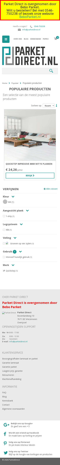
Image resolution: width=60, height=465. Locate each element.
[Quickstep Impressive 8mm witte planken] (30, 135)
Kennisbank (35, 39)
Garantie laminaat (10, 362)
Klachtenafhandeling (11, 379)
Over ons (18, 39)
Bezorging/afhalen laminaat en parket (20, 358)
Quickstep (10, 270)
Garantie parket (9, 366)
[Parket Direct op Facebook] (27, 434)
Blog (26, 39)
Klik (7, 229)
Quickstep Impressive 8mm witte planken (29, 163)
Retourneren (8, 375)
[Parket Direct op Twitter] (27, 453)
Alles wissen (52, 188)
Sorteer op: (36, 106)
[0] (55, 38)
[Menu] (5, 39)
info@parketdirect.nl (18, 341)
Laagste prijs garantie (12, 370)
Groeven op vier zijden (20, 243)
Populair (15, 83)
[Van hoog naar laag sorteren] (56, 105)
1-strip (9, 216)
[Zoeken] (51, 71)
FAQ (4, 392)
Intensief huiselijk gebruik (17, 257)
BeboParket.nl (30, 16)
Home (4, 83)
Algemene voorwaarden (13, 408)
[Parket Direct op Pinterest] (27, 443)
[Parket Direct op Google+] (27, 425)
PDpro (45, 39)
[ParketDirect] (30, 49)
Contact (6, 404)
